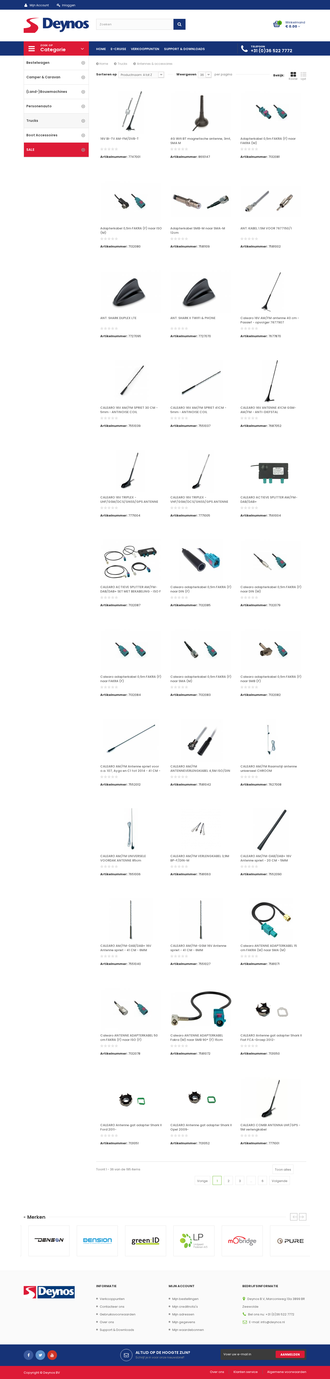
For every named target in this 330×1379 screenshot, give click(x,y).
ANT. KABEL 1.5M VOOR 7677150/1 (266, 228)
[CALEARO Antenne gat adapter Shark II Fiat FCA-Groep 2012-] (271, 1009)
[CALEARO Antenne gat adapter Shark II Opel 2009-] (201, 1098)
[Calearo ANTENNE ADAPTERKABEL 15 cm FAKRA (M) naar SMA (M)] (271, 919)
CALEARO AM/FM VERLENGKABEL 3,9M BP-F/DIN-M (199, 858)
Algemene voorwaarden (286, 1372)
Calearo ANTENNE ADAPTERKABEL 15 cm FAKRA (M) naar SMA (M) (268, 948)
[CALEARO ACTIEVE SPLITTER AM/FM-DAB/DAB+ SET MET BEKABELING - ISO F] (131, 560)
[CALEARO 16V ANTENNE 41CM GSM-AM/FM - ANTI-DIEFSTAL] (271, 381)
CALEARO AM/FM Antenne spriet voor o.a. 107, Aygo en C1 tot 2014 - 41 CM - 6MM (130, 768)
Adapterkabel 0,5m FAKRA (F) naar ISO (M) (131, 230)
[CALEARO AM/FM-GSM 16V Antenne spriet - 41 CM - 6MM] (201, 919)
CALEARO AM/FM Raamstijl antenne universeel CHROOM (268, 768)
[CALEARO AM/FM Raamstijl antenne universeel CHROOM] (271, 740)
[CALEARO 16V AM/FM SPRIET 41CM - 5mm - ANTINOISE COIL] (201, 381)
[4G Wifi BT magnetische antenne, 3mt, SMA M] (201, 112)
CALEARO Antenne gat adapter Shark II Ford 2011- (131, 1127)
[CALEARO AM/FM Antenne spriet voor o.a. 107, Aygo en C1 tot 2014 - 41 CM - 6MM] (131, 740)
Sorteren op (106, 74)
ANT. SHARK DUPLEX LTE (118, 318)
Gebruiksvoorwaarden (118, 1314)
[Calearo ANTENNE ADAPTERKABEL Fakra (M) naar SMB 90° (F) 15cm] (201, 1009)
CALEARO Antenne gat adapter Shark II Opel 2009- (201, 1127)
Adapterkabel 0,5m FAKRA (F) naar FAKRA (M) (268, 141)
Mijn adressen (183, 1314)
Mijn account (181, 1286)
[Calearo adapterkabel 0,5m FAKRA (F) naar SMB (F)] (271, 650)
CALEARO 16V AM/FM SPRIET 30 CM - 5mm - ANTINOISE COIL (129, 410)
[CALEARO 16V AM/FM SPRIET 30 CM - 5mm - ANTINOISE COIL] (131, 381)
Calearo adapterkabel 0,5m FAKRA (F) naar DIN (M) (270, 589)
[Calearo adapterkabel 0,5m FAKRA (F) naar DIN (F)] (201, 560)
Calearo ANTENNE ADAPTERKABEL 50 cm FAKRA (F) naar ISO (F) (129, 1037)
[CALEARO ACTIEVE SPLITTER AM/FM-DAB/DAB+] (271, 471)
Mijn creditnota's (185, 1306)
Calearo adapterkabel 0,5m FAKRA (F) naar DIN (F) (200, 589)
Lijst (303, 79)
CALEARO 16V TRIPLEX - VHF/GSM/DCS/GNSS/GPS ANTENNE (199, 499)
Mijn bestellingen (185, 1299)
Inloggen (68, 5)
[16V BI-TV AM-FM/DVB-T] (131, 112)
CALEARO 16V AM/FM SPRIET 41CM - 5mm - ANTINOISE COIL (198, 410)
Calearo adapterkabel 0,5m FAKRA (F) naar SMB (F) (270, 679)
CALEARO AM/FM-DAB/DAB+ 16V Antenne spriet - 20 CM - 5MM (265, 858)
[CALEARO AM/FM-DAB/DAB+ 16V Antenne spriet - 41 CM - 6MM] (131, 919)
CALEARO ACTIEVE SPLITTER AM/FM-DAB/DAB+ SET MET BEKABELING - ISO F (130, 589)
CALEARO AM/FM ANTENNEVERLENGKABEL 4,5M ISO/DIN (200, 768)
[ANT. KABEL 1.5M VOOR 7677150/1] (271, 202)
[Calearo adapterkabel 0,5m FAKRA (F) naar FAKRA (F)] (131, 650)
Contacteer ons (112, 1306)
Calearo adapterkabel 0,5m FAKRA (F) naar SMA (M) (200, 679)
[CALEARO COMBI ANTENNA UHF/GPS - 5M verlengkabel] (271, 1098)
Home (103, 64)
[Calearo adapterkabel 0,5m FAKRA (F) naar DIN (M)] (271, 560)
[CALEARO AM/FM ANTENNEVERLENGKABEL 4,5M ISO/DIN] (201, 740)
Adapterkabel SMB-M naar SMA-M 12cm (197, 230)
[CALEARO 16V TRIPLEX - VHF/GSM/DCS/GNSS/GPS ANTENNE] (201, 471)
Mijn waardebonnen (188, 1330)
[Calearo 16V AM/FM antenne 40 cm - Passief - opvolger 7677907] (271, 291)
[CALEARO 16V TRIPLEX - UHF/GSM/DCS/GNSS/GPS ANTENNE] (131, 471)
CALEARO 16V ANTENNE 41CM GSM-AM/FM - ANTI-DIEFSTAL (268, 410)
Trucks (122, 64)
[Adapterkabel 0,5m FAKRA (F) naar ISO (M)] (131, 202)
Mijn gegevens (183, 1322)
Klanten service (246, 1372)
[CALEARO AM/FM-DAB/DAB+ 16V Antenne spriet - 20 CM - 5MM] (271, 829)
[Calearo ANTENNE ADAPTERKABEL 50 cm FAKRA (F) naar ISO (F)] (131, 1009)
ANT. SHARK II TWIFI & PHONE (192, 318)
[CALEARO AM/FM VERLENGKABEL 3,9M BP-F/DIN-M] (201, 829)
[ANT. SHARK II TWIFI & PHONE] (201, 291)
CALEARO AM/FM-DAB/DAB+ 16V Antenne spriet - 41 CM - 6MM (125, 948)
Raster (293, 79)
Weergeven (186, 74)
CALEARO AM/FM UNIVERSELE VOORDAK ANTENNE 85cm (123, 858)
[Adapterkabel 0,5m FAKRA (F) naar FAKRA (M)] (271, 112)
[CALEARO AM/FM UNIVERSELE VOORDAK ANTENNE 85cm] (131, 829)
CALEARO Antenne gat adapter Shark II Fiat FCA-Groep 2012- (271, 1037)
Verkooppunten (112, 1299)
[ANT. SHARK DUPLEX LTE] (131, 291)
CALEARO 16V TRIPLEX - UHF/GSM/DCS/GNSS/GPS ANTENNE (129, 499)
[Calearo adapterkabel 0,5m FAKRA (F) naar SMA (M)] (201, 650)
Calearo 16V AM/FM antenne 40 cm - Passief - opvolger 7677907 (269, 320)
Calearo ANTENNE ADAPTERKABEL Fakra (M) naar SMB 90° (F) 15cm (196, 1037)
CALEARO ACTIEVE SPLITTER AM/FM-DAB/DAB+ (268, 499)
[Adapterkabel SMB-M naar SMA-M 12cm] (201, 202)
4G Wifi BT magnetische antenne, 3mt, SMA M (200, 141)
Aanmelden (290, 1354)
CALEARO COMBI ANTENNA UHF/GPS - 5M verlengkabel (270, 1127)
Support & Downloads (117, 1330)
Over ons (107, 1322)
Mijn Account (39, 5)
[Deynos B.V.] (56, 25)
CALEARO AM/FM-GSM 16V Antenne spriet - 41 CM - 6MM (198, 948)
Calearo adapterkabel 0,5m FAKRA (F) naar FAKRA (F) (130, 679)
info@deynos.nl (273, 1322)
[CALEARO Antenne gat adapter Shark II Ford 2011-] (131, 1098)
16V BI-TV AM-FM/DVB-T (119, 139)
